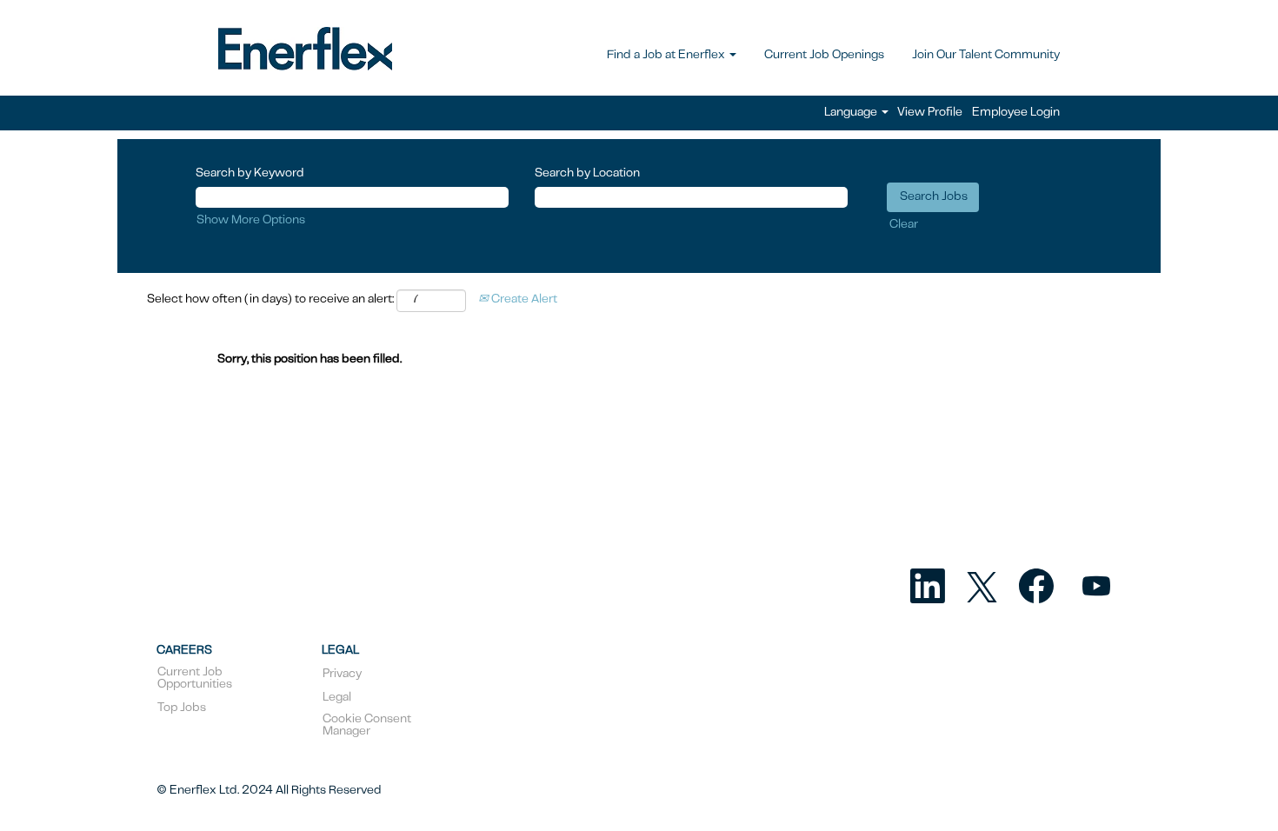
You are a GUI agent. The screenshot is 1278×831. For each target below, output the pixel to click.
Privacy (342, 674)
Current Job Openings (824, 55)
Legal (337, 698)
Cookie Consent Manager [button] (367, 726)
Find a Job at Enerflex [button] (667, 55)
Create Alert (523, 300)
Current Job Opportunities (194, 679)
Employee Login (1016, 113)
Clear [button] (903, 225)
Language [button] (852, 113)
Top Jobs (181, 708)
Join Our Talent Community (986, 55)
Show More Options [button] (250, 221)
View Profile (929, 113)
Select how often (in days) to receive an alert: (270, 300)
